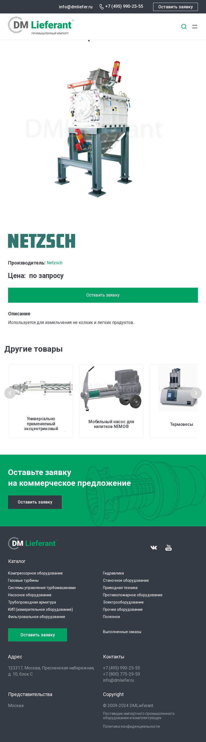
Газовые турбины (23, 580)
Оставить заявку (175, 6)
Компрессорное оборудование (35, 573)
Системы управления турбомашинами (42, 588)
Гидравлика (113, 573)
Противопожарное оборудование (133, 595)
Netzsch (54, 262)
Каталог (16, 561)
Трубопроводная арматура (32, 602)
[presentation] (10, 393)
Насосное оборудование (30, 595)
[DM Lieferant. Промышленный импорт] (41, 32)
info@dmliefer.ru (76, 6)
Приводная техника (120, 588)
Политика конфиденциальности (131, 726)
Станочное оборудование (126, 580)
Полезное (111, 617)
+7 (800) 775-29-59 (121, 674)
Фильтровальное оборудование (36, 617)
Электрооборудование (123, 602)
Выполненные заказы (122, 632)
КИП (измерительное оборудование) (40, 609)
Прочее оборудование (123, 609)
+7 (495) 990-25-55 (124, 6)
